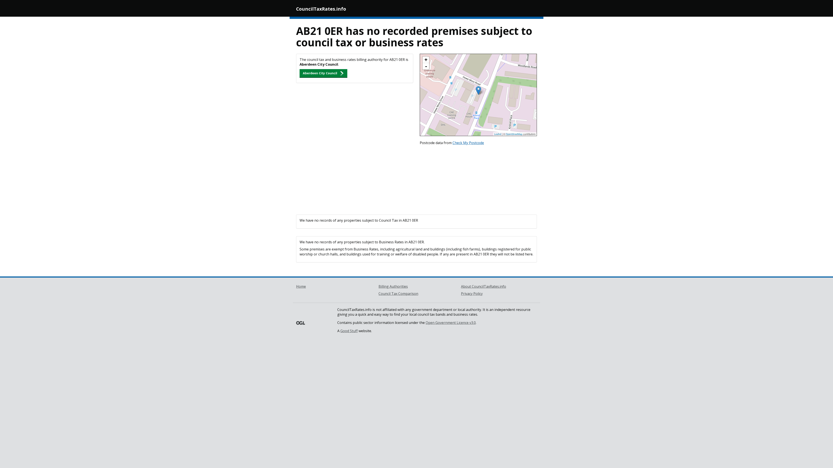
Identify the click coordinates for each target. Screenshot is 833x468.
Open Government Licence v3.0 (451, 322)
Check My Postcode (468, 142)
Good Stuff (349, 330)
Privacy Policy (472, 293)
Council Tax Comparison (398, 293)
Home (301, 286)
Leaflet (497, 134)
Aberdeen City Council (320, 73)
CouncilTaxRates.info (321, 9)
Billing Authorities (393, 286)
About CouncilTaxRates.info (483, 286)
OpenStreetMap (514, 134)
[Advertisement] (416, 178)
